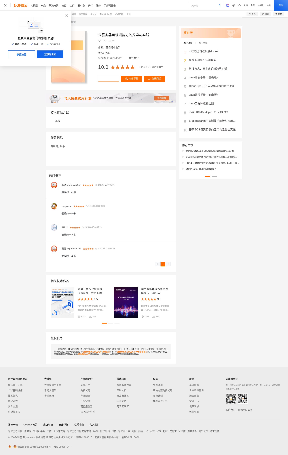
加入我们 (95, 424)
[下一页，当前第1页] (168, 264)
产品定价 (85, 401)
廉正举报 (48, 424)
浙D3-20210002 (131, 437)
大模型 (34, 5)
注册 (269, 5)
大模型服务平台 (52, 385)
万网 (134, 431)
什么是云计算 (15, 385)
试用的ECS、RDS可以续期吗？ (201, 168)
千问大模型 (50, 390)
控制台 (261, 5)
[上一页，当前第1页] (157, 264)
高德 (140, 431)
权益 (64, 5)
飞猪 (114, 431)
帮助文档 (121, 390)
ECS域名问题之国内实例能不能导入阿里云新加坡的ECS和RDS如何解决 (212, 156)
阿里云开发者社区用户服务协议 (96, 351)
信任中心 (194, 411)
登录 (281, 5)
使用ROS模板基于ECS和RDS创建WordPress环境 (210, 150)
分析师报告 (14, 411)
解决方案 (53, 5)
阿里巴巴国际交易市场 (79, 431)
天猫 (49, 431)
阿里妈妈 (105, 431)
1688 (95, 431)
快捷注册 (21, 54)
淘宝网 (28, 431)
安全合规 (13, 406)
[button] (104, 323)
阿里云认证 (123, 406)
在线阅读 (156, 78)
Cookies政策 (31, 424)
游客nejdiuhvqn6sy (71, 185)
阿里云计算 (124, 431)
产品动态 (85, 395)
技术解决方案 (124, 385)
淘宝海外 (192, 431)
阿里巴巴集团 (15, 431)
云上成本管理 (87, 411)
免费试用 (85, 390)
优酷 (158, 431)
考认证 (93, 14)
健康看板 (194, 406)
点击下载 (133, 78)
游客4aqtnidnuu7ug (71, 248)
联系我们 (79, 424)
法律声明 (13, 424)
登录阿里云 (50, 54)
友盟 (152, 431)
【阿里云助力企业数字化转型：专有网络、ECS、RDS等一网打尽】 (212, 162)
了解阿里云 (110, 5)
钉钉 (165, 431)
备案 (253, 5)
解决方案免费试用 (162, 390)
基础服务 (194, 385)
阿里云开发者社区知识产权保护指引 (132, 351)
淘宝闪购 (215, 431)
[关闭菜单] (5, 5)
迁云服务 (194, 395)
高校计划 (158, 395)
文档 (246, 5)
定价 (72, 5)
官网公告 (194, 401)
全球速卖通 (59, 431)
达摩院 (182, 431)
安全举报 (63, 424)
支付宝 (173, 431)
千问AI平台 (39, 431)
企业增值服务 (196, 390)
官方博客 (83, 14)
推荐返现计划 (160, 401)
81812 (65, 227)
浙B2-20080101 (85, 437)
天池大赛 (121, 401)
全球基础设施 (15, 390)
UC (146, 431)
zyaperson (67, 206)
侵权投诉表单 (84, 354)
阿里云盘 (203, 431)
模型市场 (49, 395)
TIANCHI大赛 (106, 14)
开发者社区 (123, 395)
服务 (98, 5)
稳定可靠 (13, 401)
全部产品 (85, 385)
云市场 (81, 5)
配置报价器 (86, 406)
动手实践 (72, 14)
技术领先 (13, 395)
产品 (43, 5)
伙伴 (90, 5)
